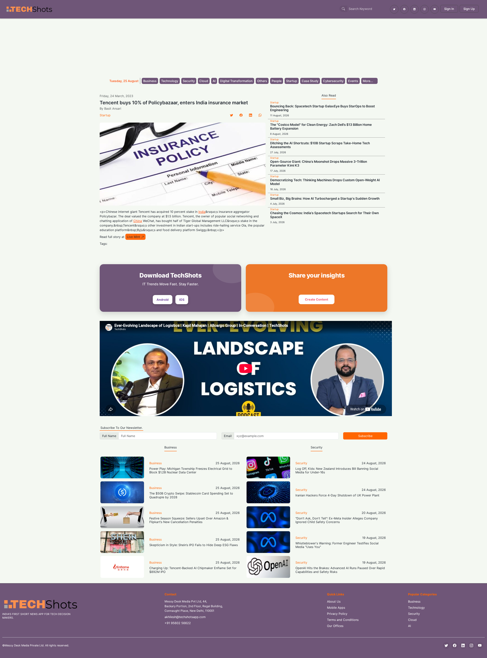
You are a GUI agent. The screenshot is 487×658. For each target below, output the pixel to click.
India (201, 212)
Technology (169, 81)
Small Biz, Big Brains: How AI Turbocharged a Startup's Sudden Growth (325, 198)
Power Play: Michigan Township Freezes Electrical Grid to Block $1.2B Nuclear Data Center (190, 470)
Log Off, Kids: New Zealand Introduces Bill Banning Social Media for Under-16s (336, 470)
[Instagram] (471, 645)
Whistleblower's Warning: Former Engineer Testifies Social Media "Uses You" (337, 545)
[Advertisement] (243, 47)
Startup (291, 81)
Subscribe (365, 436)
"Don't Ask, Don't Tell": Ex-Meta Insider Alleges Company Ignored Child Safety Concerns (336, 520)
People (277, 81)
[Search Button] (343, 9)
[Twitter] (232, 115)
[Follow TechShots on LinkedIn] (414, 9)
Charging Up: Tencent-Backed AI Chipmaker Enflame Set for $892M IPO (192, 569)
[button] (369, 81)
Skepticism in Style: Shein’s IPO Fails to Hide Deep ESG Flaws (193, 545)
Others (262, 81)
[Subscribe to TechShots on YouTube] (434, 9)
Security (189, 81)
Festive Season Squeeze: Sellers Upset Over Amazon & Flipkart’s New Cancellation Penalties (188, 520)
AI (214, 81)
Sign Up (469, 9)
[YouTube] (479, 645)
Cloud (203, 81)
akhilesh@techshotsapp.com (185, 617)
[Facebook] (241, 115)
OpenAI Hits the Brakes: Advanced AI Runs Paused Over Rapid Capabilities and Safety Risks (340, 569)
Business (150, 81)
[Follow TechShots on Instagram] (424, 9)
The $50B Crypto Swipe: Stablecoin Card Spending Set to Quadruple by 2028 (191, 495)
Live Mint (133, 237)
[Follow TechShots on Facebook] (404, 9)
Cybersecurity (333, 81)
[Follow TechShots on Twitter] (394, 9)
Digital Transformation (236, 81)
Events (353, 81)
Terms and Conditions (343, 620)
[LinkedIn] (251, 115)
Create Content (316, 299)
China (137, 221)
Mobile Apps (336, 607)
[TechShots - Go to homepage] (29, 9)
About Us (334, 601)
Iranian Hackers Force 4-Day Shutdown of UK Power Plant (337, 495)
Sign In (449, 9)
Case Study (310, 81)
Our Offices (335, 626)
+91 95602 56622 (178, 623)
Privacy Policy (337, 614)
